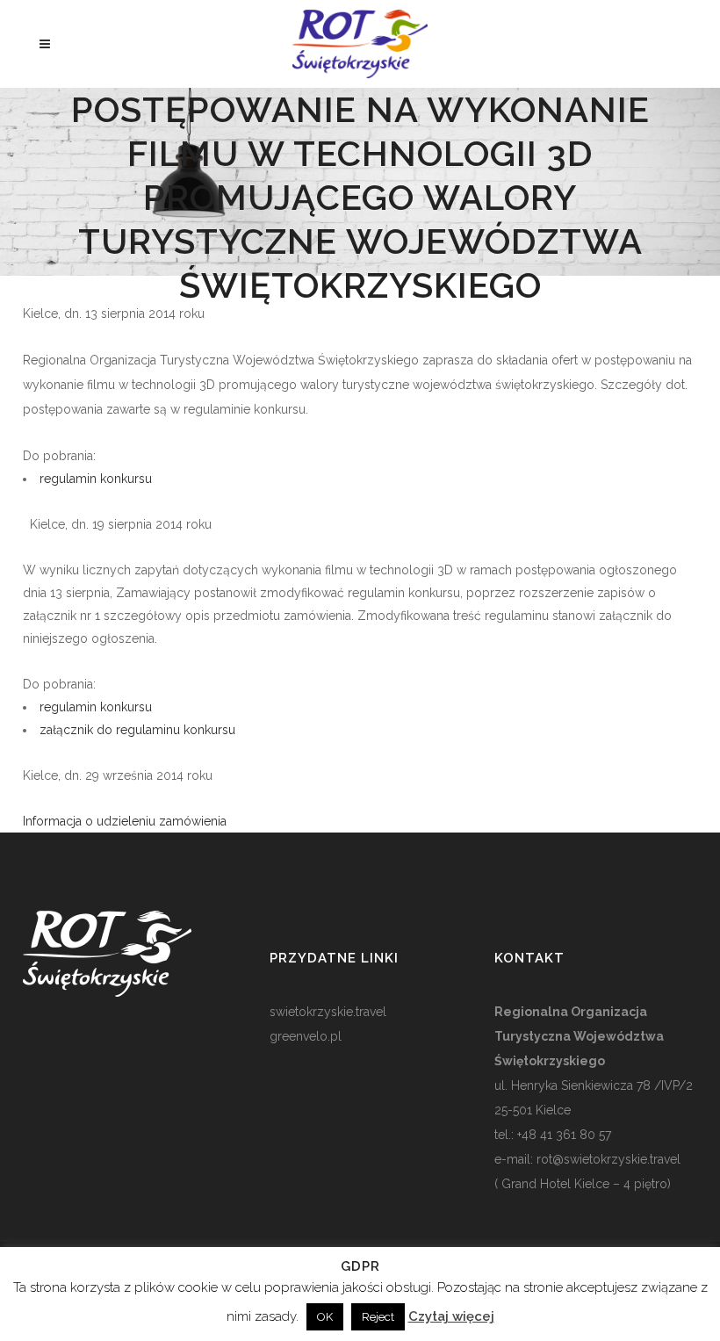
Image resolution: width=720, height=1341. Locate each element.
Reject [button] (378, 1316)
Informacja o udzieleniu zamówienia (126, 821)
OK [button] (325, 1316)
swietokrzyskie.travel (328, 1012)
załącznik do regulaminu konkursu (137, 730)
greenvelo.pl (306, 1036)
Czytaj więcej (451, 1316)
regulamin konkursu (96, 479)
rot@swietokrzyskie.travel (606, 1159)
